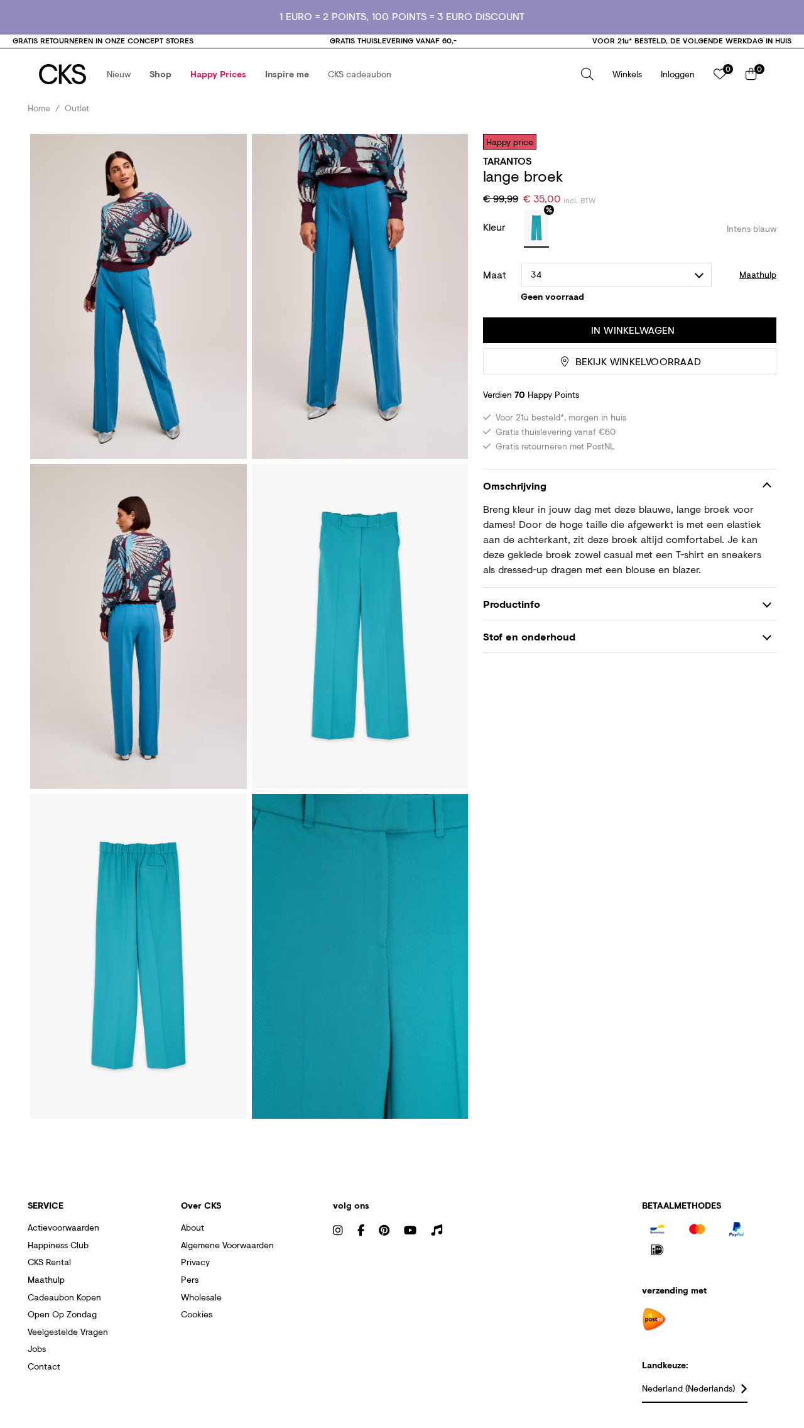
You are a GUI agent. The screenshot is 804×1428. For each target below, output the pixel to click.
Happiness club (58, 1244)
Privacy (195, 1261)
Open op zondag (62, 1314)
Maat (494, 274)
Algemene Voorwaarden (227, 1244)
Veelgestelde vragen (68, 1331)
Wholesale (201, 1297)
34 (536, 274)
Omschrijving (514, 485)
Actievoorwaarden (63, 1227)
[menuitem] (118, 74)
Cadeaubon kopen (64, 1297)
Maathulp (46, 1279)
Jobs (37, 1348)
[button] (118, 74)
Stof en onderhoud (529, 636)
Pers (189, 1279)
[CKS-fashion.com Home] (62, 74)
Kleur (496, 226)
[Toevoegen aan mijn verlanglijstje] (757, 141)
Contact (44, 1366)
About (192, 1227)
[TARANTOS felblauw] (536, 229)
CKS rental (49, 1261)
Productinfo (511, 603)
